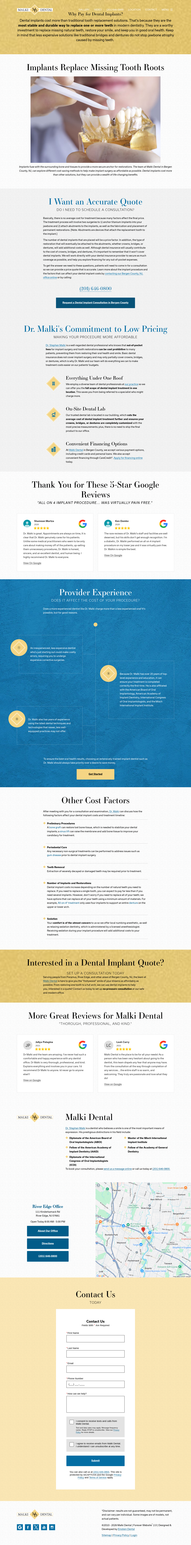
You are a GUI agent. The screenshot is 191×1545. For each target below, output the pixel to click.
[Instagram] (52, 1527)
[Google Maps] (20, 1527)
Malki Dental (76, 450)
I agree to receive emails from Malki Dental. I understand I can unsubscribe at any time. (98, 1445)
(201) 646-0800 (114, 9)
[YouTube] (44, 1527)
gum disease (54, 855)
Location (134, 9)
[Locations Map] (143, 1229)
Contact (151, 9)
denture (133, 903)
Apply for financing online (128, 458)
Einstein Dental (126, 1529)
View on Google (32, 1080)
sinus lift (64, 831)
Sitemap (106, 1535)
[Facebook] (28, 1527)
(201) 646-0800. (161, 1168)
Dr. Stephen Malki (56, 345)
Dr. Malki (114, 811)
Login (134, 1535)
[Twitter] (36, 1527)
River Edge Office (47, 1206)
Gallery (84, 9)
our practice (131, 384)
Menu (165, 9)
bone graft (55, 827)
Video (98, 9)
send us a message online (118, 1168)
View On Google (32, 563)
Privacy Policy (121, 1535)
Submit (95, 1460)
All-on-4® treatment (68, 903)
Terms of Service (98, 1477)
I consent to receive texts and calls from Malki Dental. (97, 1426)
